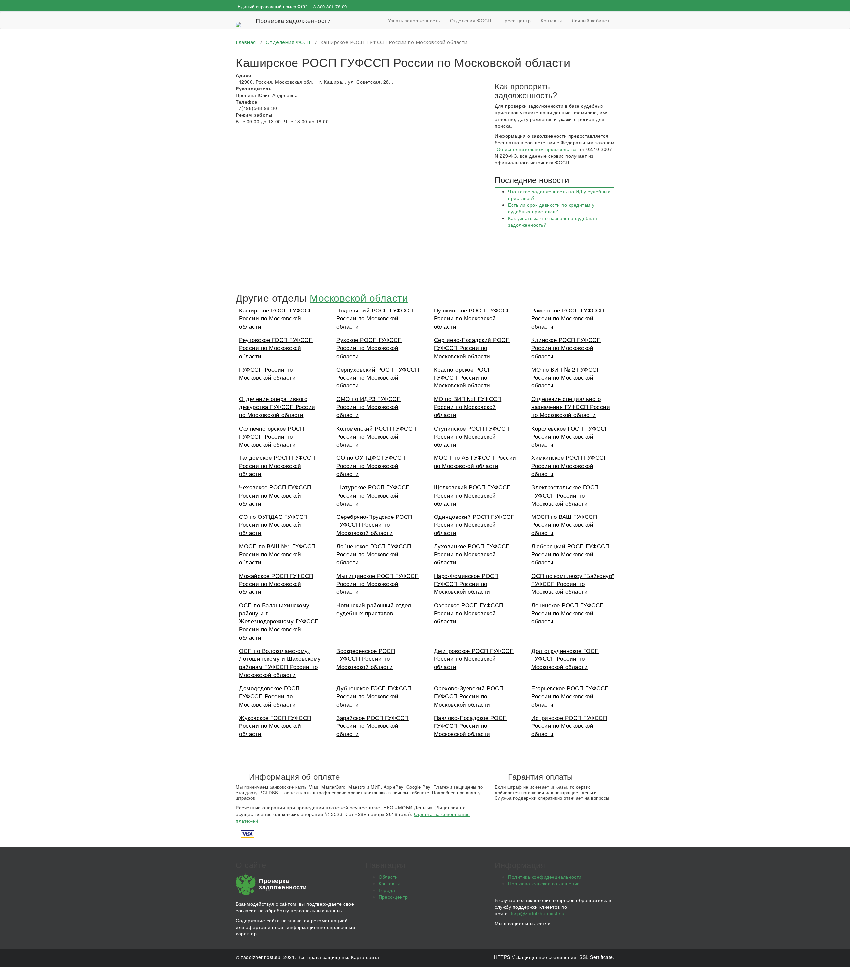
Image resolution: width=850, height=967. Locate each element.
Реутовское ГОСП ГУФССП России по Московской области (276, 347)
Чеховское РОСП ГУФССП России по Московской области (275, 495)
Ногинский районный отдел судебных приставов (373, 609)
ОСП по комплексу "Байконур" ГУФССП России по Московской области (572, 583)
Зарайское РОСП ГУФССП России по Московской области (372, 725)
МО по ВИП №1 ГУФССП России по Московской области (468, 406)
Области (388, 876)
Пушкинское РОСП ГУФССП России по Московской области (472, 318)
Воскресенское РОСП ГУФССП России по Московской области (365, 658)
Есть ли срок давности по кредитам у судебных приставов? (551, 208)
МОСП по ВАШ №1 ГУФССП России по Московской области (277, 554)
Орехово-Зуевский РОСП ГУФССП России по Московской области (469, 696)
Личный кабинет (590, 20)
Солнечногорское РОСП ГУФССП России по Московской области (271, 436)
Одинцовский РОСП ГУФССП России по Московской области (474, 524)
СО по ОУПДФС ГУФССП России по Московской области (371, 465)
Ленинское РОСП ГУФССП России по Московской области (567, 613)
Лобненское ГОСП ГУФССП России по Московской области (373, 554)
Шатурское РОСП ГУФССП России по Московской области (373, 495)
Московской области (359, 297)
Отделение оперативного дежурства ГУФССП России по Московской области (277, 406)
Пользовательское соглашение (544, 883)
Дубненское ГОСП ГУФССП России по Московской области (373, 696)
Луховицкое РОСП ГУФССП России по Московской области (472, 554)
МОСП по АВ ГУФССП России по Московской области (475, 461)
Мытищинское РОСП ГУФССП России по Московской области (377, 583)
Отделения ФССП (470, 20)
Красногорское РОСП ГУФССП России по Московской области (463, 377)
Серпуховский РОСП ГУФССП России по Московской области (377, 377)
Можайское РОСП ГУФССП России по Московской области (276, 583)
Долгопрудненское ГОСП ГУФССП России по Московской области (565, 658)
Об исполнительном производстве (537, 149)
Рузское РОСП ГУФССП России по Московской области (369, 347)
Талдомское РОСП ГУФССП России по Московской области (277, 465)
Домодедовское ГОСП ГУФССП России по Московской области (269, 696)
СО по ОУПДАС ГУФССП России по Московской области (273, 524)
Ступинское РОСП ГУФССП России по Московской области (472, 436)
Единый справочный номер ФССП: (292, 6)
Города (387, 890)
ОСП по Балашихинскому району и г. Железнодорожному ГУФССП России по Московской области (279, 621)
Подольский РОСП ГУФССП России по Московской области (374, 318)
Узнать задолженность (414, 20)
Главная (246, 42)
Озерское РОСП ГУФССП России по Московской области (468, 613)
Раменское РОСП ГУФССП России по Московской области (567, 318)
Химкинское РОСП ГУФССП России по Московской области (569, 465)
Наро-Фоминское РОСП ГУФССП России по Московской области (466, 583)
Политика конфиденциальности (545, 876)
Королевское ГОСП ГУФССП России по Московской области (570, 436)
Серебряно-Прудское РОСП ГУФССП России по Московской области (374, 524)
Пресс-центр (516, 20)
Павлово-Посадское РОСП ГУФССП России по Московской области (470, 725)
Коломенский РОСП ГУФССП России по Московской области (376, 436)
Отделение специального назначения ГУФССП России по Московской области (570, 406)
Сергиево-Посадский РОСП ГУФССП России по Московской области (472, 347)
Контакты (551, 20)
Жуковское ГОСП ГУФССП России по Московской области (275, 725)
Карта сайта (365, 957)
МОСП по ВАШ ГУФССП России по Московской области (564, 524)
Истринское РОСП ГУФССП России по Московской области (569, 725)
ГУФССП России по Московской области (267, 373)
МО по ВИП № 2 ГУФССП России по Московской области (566, 377)
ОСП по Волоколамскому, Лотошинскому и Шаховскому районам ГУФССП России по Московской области (280, 662)
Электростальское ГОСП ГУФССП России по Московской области (565, 495)
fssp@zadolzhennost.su (538, 913)
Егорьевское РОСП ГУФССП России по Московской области (570, 696)
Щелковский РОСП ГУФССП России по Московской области (472, 495)
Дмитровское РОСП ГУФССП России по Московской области (474, 658)
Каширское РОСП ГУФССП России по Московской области (276, 318)
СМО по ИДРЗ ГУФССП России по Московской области (368, 406)
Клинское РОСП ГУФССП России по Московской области (566, 347)
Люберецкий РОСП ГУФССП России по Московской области (570, 554)
